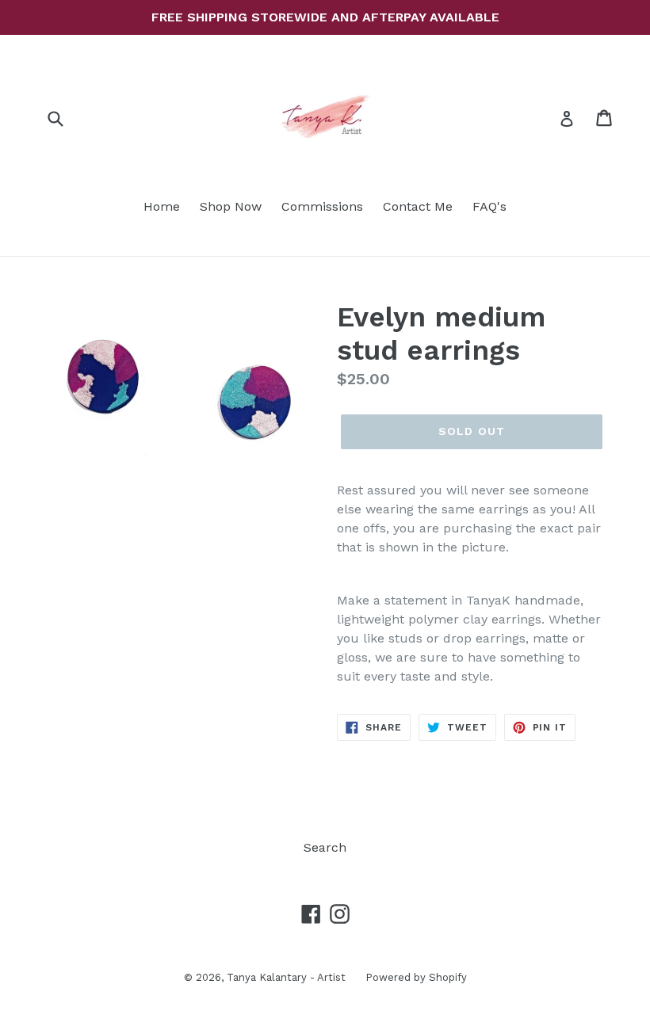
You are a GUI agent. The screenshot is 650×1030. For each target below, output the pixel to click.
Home (161, 206)
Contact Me (418, 206)
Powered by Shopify (416, 977)
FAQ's (489, 206)
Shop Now (231, 206)
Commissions (322, 206)
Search (325, 847)
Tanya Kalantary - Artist (286, 977)
